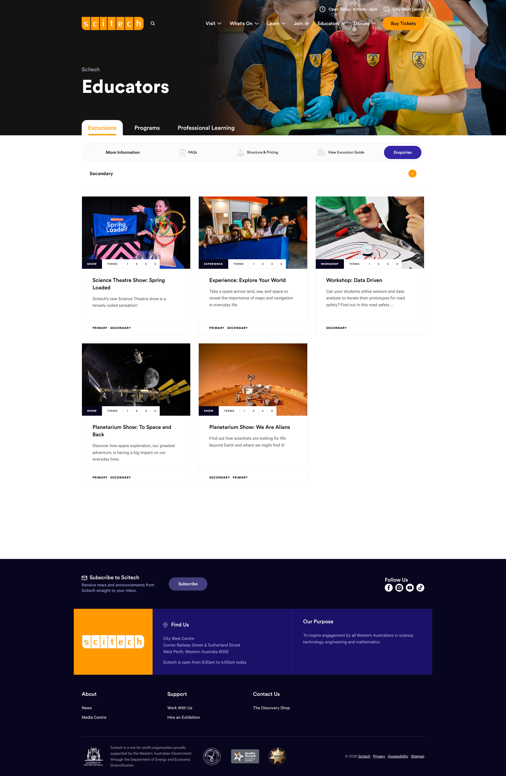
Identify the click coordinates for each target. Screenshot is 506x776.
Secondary (101, 173)
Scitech (91, 69)
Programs (147, 127)
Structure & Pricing (262, 152)
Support (177, 694)
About (89, 694)
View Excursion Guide (346, 152)
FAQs (192, 152)
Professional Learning (206, 127)
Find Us (180, 624)
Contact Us (266, 694)
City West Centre (408, 9)
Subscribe (188, 584)
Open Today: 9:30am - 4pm (353, 9)
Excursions (102, 127)
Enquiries (403, 152)
